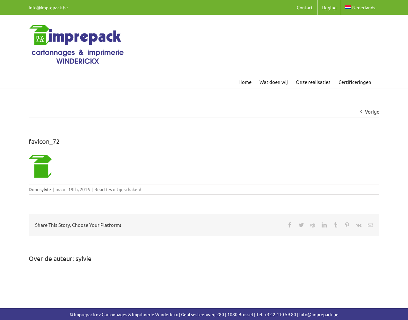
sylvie (45, 189)
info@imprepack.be (48, 7)
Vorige (372, 111)
